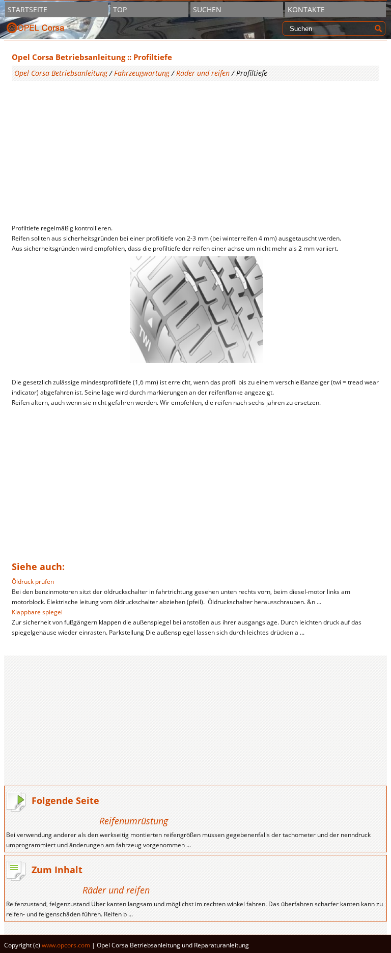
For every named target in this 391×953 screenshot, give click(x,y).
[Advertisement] (196, 152)
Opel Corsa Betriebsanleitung (60, 73)
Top (120, 9)
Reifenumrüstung (133, 821)
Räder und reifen (203, 73)
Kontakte (306, 9)
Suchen (207, 9)
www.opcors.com (66, 945)
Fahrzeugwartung (142, 73)
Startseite (27, 9)
